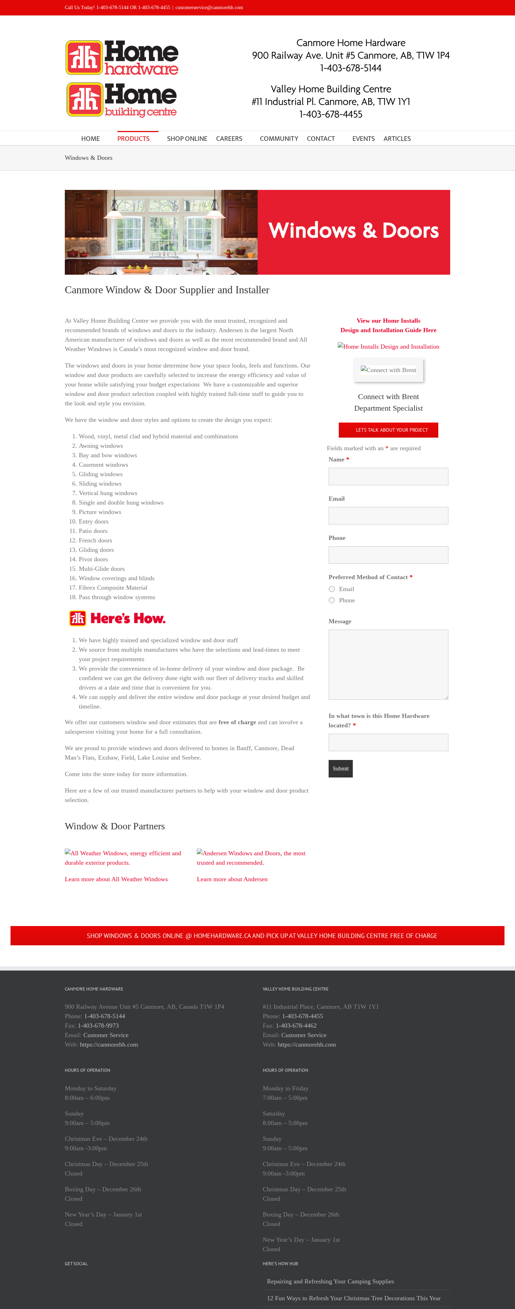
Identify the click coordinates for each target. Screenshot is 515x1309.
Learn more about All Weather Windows (116, 879)
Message (340, 621)
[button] (422, 138)
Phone (337, 537)
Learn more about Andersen (232, 879)
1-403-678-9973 (98, 1025)
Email (337, 498)
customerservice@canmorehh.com (209, 7)
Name (339, 459)
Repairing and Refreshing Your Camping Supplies (330, 1281)
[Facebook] (67, 1281)
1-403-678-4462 (296, 1025)
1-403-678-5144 (104, 1016)
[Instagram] (77, 1281)
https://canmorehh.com (109, 1044)
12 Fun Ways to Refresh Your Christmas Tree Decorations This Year (354, 1298)
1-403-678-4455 (302, 1016)
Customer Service (106, 1035)
